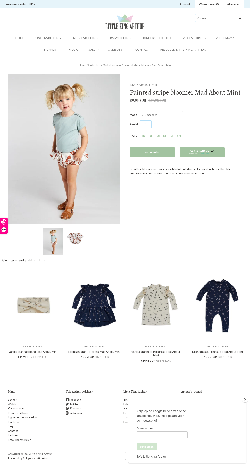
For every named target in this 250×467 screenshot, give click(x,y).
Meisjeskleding (85, 38)
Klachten (13, 422)
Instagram (75, 413)
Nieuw (74, 49)
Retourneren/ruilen (19, 439)
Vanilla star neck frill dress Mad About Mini (155, 353)
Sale (92, 49)
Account (185, 4)
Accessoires (193, 38)
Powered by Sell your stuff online (28, 458)
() (209, 4)
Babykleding (120, 38)
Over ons (115, 49)
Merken (50, 49)
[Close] (245, 399)
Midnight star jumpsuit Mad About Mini (217, 351)
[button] (202, 152)
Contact (142, 49)
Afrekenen (233, 4)
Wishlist (13, 404)
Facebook (75, 399)
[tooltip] (212, 151)
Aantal (134, 124)
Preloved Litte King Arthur (183, 49)
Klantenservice (17, 408)
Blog (10, 426)
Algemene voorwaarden (22, 417)
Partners (13, 435)
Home (19, 38)
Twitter (74, 404)
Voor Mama (225, 38)
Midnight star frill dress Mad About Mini (94, 351)
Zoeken (12, 399)
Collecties (94, 65)
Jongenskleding (47, 38)
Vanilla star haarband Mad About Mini (32, 351)
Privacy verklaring (18, 413)
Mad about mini (112, 65)
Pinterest (75, 408)
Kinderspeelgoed (157, 38)
